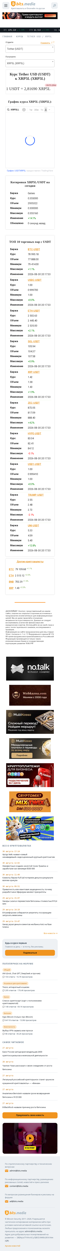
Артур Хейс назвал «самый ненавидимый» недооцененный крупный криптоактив (28, 855)
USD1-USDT (34, 464)
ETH (11, 575)
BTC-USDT (34, 249)
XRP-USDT (34, 372)
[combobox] (30, 49)
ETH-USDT (34, 310)
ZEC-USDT (34, 402)
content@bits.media (19, 1186)
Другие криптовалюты (30, 561)
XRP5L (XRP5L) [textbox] (15, 63)
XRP (11, 588)
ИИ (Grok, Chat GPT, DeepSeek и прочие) (21, 973)
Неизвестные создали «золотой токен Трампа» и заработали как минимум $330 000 (25, 867)
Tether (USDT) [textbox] (15, 48)
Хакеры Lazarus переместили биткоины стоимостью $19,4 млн (29, 902)
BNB (11, 581)
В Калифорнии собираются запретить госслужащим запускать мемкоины (26, 914)
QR (7, 1240)
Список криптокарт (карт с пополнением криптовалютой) (22, 1002)
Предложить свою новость (30, 1115)
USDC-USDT (35, 280)
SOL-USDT (34, 341)
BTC (11, 569)
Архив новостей (12, 1245)
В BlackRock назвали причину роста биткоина (24, 1107)
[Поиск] (54, 5)
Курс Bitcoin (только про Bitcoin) (17, 1017)
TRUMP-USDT (36, 494)
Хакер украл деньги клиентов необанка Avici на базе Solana (27, 925)
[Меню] (5, 5)
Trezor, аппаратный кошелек (15, 987)
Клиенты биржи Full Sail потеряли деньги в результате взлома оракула (27, 879)
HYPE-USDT (34, 433)
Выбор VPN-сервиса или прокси (17, 1030)
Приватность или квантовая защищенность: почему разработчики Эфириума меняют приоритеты (27, 890)
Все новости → (51, 933)
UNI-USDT (33, 525)
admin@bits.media (18, 1170)
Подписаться (30, 952)
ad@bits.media (16, 1201)
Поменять (45, 43)
